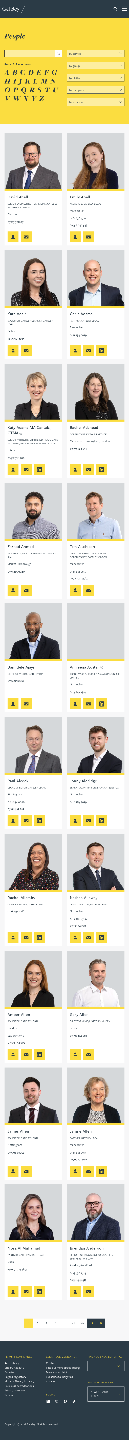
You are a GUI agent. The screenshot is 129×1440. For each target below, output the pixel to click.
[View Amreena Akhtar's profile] (96, 632)
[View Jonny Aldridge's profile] (96, 745)
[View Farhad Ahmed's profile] (33, 511)
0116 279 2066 (16, 681)
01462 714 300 (16, 458)
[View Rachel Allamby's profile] (33, 862)
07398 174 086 (78, 1035)
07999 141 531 (78, 925)
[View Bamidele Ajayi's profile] (33, 632)
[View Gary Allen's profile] (96, 979)
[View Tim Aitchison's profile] (96, 511)
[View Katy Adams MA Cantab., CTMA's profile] (33, 392)
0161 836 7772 (78, 218)
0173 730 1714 (78, 1273)
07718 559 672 (16, 809)
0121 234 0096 (16, 802)
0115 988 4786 (78, 919)
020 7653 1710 (16, 1035)
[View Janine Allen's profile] (96, 1096)
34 (73, 1322)
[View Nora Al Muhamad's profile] (33, 1213)
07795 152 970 (78, 1159)
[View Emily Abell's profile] (96, 162)
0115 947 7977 (78, 692)
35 (82, 1322)
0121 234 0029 (78, 335)
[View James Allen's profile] (33, 1096)
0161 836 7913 (78, 1152)
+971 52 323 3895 (17, 1269)
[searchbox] (33, 53)
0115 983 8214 (16, 1152)
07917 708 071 (16, 222)
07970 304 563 (79, 578)
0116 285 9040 (16, 571)
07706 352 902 (16, 1042)
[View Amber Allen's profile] (33, 979)
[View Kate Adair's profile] (33, 278)
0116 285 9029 (78, 802)
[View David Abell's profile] (33, 162)
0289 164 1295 (16, 339)
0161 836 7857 (78, 571)
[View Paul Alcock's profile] (33, 745)
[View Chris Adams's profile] (96, 278)
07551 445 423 (78, 1280)
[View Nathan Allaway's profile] (96, 862)
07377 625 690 (78, 449)
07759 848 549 (78, 225)
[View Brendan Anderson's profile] (96, 1213)
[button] (26, 236)
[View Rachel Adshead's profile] (96, 392)
